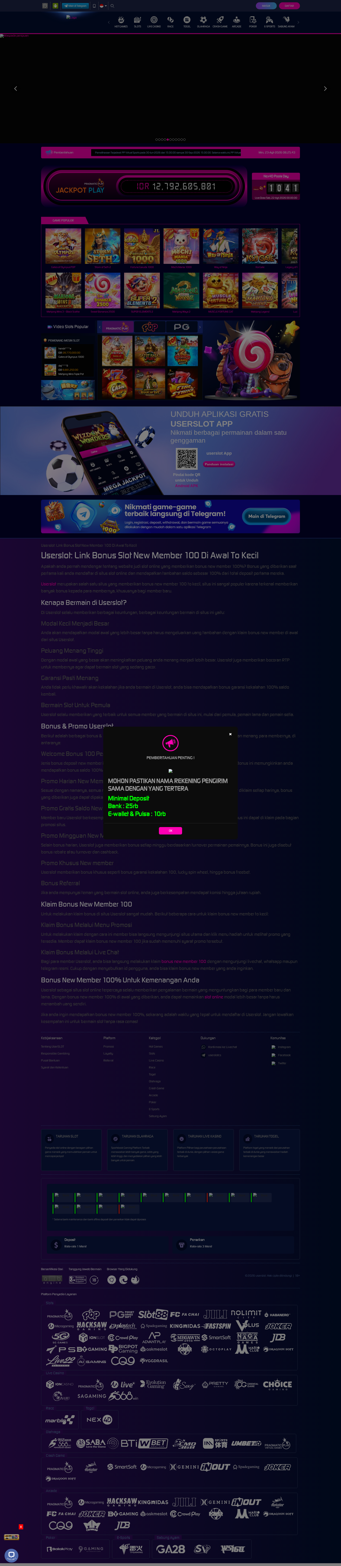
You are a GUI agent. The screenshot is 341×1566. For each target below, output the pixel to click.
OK (170, 831)
